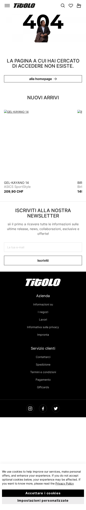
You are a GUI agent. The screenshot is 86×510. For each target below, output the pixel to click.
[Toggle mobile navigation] (7, 5)
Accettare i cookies (43, 493)
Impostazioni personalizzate (43, 500)
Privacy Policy (64, 483)
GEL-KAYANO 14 (16, 183)
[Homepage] (24, 5)
